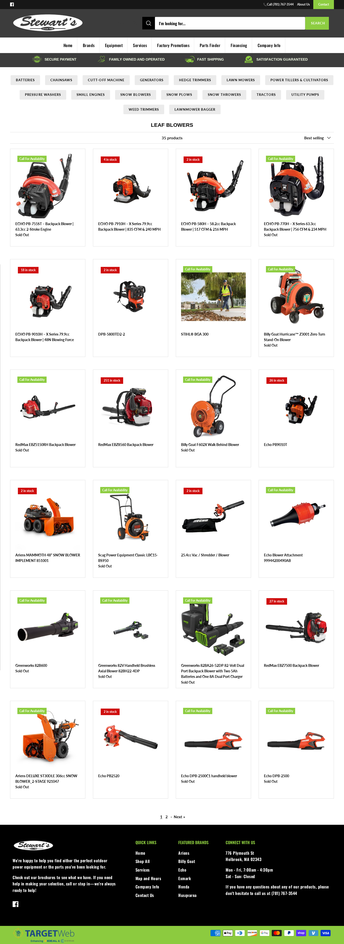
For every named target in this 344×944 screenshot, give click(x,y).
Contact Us (144, 895)
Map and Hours (148, 878)
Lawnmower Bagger (195, 109)
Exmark (184, 878)
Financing (239, 45)
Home (140, 853)
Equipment (114, 45)
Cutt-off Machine (106, 80)
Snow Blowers (135, 95)
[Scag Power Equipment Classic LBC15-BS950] (130, 517)
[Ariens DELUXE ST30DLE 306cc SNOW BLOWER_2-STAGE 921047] (47, 738)
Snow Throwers (224, 95)
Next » (179, 816)
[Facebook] (12, 4)
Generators (151, 80)
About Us (303, 4)
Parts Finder (210, 45)
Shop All (142, 861)
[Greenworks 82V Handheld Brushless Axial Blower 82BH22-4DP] (130, 628)
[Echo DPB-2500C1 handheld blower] (213, 738)
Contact (323, 4)
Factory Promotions (173, 45)
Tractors (266, 95)
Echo (182, 870)
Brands (89, 45)
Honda (183, 887)
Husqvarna (187, 895)
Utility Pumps (305, 95)
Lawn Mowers (241, 80)
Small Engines (91, 95)
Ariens (183, 853)
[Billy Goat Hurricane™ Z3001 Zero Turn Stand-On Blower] (296, 296)
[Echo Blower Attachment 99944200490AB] (296, 517)
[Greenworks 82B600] (47, 628)
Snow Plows (179, 95)
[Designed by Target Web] (43, 942)
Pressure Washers (43, 95)
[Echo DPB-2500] (296, 738)
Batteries (25, 80)
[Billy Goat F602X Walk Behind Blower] (213, 407)
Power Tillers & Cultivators (299, 80)
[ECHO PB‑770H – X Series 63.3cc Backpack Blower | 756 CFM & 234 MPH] (296, 186)
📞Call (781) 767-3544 (278, 4)
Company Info (269, 45)
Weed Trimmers (144, 109)
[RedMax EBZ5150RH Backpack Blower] (47, 407)
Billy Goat (186, 861)
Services (140, 45)
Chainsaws (61, 80)
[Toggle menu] (112, 23)
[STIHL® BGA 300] (213, 296)
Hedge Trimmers (195, 80)
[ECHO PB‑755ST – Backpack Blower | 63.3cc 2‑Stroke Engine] (47, 186)
